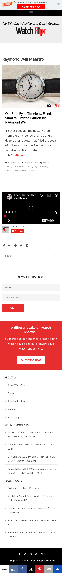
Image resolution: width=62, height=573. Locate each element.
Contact (12, 393)
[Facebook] (22, 569)
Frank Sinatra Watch (22, 166)
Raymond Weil (40, 166)
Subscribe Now (31, 6)
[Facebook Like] (13, 569)
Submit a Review (16, 401)
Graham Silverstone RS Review (24, 487)
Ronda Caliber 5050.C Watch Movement (28, 468)
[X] (31, 569)
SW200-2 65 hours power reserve (25, 432)
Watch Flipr (29, 560)
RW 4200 (33, 170)
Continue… (18, 155)
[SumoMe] (57, 569)
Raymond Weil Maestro (16, 170)
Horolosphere (31, 162)
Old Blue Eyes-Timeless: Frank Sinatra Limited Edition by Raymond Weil (28, 117)
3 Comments (14, 162)
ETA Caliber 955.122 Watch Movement (28, 456)
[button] (31, 5)
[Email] (48, 569)
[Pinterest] (39, 569)
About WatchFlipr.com (19, 385)
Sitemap (12, 409)
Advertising (13, 417)
